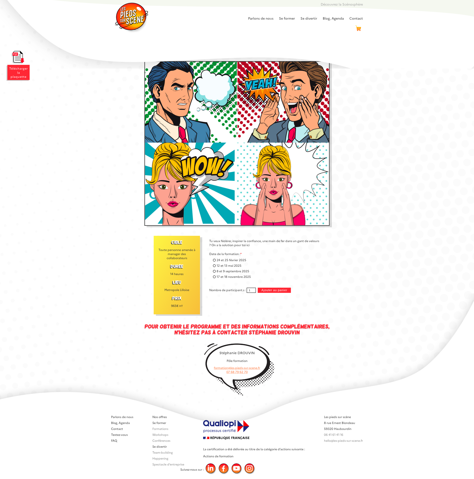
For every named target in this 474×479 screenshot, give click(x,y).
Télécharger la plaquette (18, 72)
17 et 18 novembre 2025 (234, 277)
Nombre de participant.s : (228, 290)
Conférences (161, 440)
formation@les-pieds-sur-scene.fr (237, 368)
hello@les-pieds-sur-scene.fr (343, 440)
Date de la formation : (225, 254)
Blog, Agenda (333, 18)
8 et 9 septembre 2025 (233, 271)
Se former (287, 18)
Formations (160, 429)
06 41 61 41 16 (333, 435)
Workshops (160, 435)
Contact (356, 18)
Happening (160, 458)
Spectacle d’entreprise (168, 464)
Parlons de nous (260, 18)
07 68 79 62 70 (237, 372)
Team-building (162, 452)
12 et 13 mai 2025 (229, 265)
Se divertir (309, 18)
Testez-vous (119, 435)
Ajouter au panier (274, 290)
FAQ (114, 440)
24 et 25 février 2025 (231, 260)
